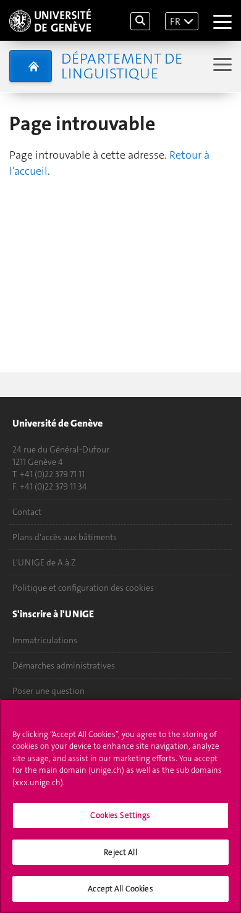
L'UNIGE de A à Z (44, 562)
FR (175, 21)
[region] (120, 806)
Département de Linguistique (121, 66)
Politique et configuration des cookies (83, 587)
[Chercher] (140, 21)
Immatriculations (44, 640)
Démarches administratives (63, 665)
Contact (26, 511)
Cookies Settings (120, 815)
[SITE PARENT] (30, 66)
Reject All (120, 852)
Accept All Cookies (120, 888)
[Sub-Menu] (221, 66)
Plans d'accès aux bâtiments (64, 537)
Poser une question (48, 690)
